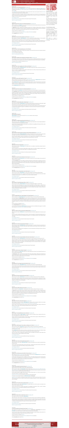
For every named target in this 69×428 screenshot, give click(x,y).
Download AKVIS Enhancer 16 (15, 109)
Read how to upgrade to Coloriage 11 (16, 321)
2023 (16, 419)
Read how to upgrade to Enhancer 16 (16, 110)
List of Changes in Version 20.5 (16, 230)
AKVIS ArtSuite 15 (23, 146)
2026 (12, 419)
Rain (20, 9)
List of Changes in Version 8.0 (15, 42)
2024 (15, 419)
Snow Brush (43, 11)
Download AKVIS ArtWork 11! (15, 177)
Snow (14, 10)
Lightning (25, 9)
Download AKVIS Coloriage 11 (15, 320)
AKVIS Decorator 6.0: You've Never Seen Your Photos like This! (20, 382)
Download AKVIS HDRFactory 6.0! (16, 270)
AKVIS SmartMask (14, 115)
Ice (36, 9)
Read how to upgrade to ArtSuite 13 (16, 404)
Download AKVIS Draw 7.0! (15, 218)
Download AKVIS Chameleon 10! (16, 190)
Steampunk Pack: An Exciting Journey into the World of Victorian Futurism (21, 353)
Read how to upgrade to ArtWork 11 (16, 178)
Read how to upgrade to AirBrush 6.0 (16, 246)
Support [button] (33, 2)
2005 (40, 419)
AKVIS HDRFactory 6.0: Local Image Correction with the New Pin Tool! (21, 263)
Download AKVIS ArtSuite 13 (15, 403)
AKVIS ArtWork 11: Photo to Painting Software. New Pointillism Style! (21, 171)
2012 (30, 419)
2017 (24, 419)
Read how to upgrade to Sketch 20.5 (16, 233)
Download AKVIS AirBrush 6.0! (15, 245)
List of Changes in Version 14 (15, 281)
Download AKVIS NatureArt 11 (15, 18)
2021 (19, 419)
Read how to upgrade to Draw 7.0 (16, 220)
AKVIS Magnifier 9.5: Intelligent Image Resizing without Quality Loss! (21, 120)
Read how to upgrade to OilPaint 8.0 (16, 45)
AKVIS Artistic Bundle (27, 375)
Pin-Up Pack (13, 410)
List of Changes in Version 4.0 (15, 346)
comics (25, 303)
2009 (34, 419)
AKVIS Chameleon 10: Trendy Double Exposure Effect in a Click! (20, 182)
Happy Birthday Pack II (22, 196)
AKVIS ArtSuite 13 (26, 396)
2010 (33, 419)
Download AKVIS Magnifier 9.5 (15, 127)
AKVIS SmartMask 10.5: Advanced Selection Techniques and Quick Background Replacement (24, 132)
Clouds (27, 9)
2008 (36, 419)
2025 (13, 419)
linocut (33, 303)
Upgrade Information (14, 377)
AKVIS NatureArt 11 (22, 8)
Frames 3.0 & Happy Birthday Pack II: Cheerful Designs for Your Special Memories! (22, 195)
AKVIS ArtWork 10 (26, 302)
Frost (29, 9)
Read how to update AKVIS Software (16, 62)
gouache (31, 303)
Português (26, 427)
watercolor (22, 303)
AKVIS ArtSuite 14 (22, 276)
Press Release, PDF (27, 7)
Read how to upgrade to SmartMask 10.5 (17, 141)
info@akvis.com (48, 39)
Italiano (29, 427)
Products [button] (18, 2)
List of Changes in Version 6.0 (15, 269)
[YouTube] (18, 424)
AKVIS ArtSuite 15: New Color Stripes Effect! (17, 144)
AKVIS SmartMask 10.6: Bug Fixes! (16, 114)
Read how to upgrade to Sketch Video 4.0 (17, 349)
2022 (17, 419)
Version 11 (42, 8)
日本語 (32, 427)
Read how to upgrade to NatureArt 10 (16, 337)
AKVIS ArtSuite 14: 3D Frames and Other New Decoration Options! (20, 275)
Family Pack (20, 90)
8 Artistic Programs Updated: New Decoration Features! (19, 366)
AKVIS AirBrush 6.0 (22, 238)
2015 (27, 419)
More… (23, 33)
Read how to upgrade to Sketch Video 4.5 (17, 74)
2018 (23, 419)
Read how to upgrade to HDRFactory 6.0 (17, 271)
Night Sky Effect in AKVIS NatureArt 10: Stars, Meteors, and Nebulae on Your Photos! (23, 325)
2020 (20, 419)
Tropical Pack (21, 251)
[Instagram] (17, 424)
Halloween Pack (33, 80)
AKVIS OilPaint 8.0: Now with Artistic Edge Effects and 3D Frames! (20, 36)
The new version (27, 115)
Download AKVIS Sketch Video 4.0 (16, 348)
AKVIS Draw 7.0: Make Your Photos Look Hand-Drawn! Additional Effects (21, 210)
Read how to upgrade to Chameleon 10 (17, 191)
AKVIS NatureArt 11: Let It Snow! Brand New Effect (18, 7)
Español (23, 427)
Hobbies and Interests (20, 354)
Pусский (34, 427)
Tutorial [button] (30, 2)
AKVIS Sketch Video (23, 67)
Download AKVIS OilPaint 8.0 (15, 44)
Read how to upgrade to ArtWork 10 (16, 309)
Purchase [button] (26, 2)
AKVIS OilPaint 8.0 (23, 38)
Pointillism (21, 173)
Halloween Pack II (38, 79)
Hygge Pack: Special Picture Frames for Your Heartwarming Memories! (21, 23)
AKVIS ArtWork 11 (22, 172)
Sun (21, 9)
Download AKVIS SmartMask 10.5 (16, 139)
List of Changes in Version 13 (15, 402)
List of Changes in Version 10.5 (16, 138)
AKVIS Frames (28, 79)
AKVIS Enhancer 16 (22, 103)
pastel (36, 303)
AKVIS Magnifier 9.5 (22, 121)
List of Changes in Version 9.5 (15, 126)
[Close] (49, 423)
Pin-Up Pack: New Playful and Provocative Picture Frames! (19, 408)
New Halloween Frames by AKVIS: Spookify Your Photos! (19, 78)
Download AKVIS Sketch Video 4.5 (16, 73)
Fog (27, 14)
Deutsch (21, 427)
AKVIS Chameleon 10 (22, 183)
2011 (32, 419)
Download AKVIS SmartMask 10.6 (16, 116)
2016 (25, 419)
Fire (35, 9)
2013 (29, 419)
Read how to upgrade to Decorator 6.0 (17, 391)
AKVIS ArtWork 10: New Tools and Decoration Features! (19, 300)
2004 (41, 419)
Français (18, 427)
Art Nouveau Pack (22, 158)
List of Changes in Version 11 (15, 17)
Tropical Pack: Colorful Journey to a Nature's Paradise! (19, 250)
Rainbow (31, 9)
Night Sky (38, 9)
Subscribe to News (52, 422)
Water (23, 9)
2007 (37, 419)
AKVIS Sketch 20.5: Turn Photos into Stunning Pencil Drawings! (20, 223)
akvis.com (23, 30)
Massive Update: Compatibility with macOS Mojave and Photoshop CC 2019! (21, 57)
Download (22, 2)
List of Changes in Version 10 (15, 189)
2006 (39, 419)
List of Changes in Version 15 (15, 150)
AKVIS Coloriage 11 (23, 314)
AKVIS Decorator (24, 384)
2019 (21, 419)
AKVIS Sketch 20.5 (22, 225)
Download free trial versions (15, 374)
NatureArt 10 (21, 326)
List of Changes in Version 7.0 (15, 217)
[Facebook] (15, 424)
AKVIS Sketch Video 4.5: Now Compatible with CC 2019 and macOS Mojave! (21, 66)
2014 (28, 419)
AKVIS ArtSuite (33, 79)
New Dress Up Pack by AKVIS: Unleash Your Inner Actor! (19, 287)
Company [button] (37, 2)
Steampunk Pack (37, 354)
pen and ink (28, 303)
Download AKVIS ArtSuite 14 (15, 282)
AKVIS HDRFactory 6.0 (23, 264)
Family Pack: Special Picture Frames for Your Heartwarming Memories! (21, 88)
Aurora (34, 9)
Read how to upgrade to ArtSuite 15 (16, 153)
